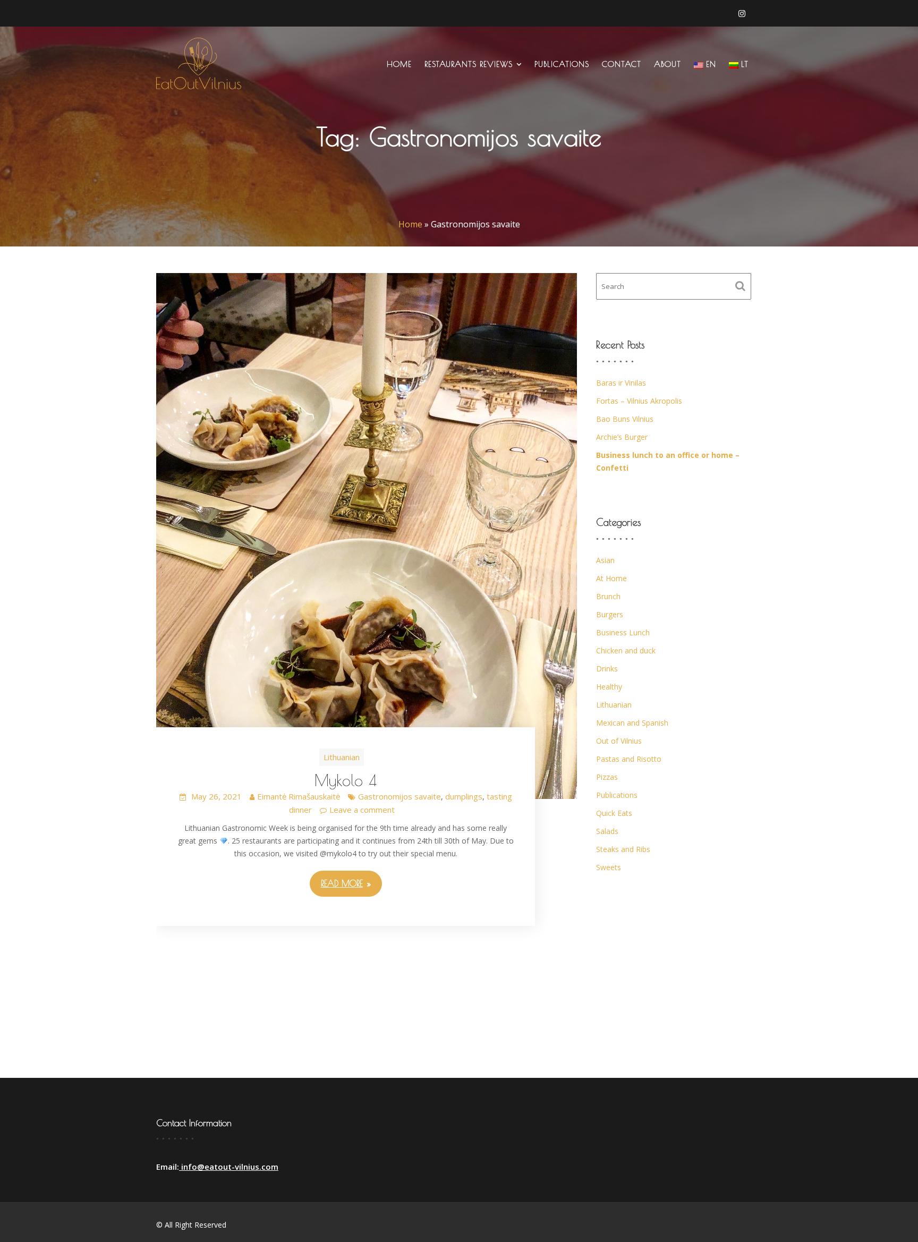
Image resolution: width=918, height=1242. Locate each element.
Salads (607, 831)
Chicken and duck (626, 650)
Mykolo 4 (345, 780)
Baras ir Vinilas (621, 383)
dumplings (463, 796)
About (667, 64)
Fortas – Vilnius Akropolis (639, 401)
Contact (621, 64)
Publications (561, 64)
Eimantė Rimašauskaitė (298, 796)
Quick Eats (614, 813)
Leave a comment (362, 809)
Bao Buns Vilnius (624, 419)
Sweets (608, 867)
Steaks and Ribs (623, 849)
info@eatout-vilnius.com (228, 1166)
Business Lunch (623, 632)
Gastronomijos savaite (399, 796)
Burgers (609, 614)
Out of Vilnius (619, 741)
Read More (342, 883)
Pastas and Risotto (628, 759)
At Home (611, 578)
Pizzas (607, 777)
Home (399, 64)
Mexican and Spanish (632, 723)
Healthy (609, 687)
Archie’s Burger (622, 437)
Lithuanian (342, 757)
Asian (605, 560)
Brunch (608, 596)
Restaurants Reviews (468, 64)
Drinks (607, 668)
